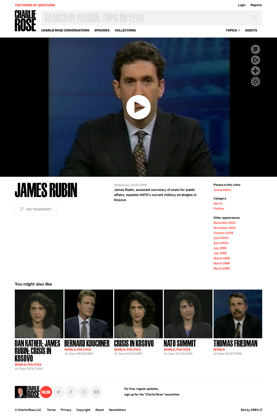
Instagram (84, 392)
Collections (125, 30)
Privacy (66, 410)
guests (251, 30)
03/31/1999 (37, 354)
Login (242, 5)
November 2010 (225, 223)
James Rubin (222, 190)
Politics (219, 209)
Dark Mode (255, 81)
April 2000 (221, 238)
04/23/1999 (180, 347)
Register (256, 5)
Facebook (71, 392)
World (218, 204)
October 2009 (223, 233)
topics (231, 30)
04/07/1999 (236, 347)
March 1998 (222, 263)
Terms (51, 410)
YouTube (96, 392)
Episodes (102, 30)
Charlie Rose (25, 21)
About (99, 410)
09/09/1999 (87, 347)
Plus (255, 70)
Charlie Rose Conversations (65, 30)
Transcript (255, 49)
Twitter (59, 392)
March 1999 (222, 258)
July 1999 (220, 248)
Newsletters (117, 410)
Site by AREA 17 (251, 410)
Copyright (83, 410)
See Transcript (39, 209)
